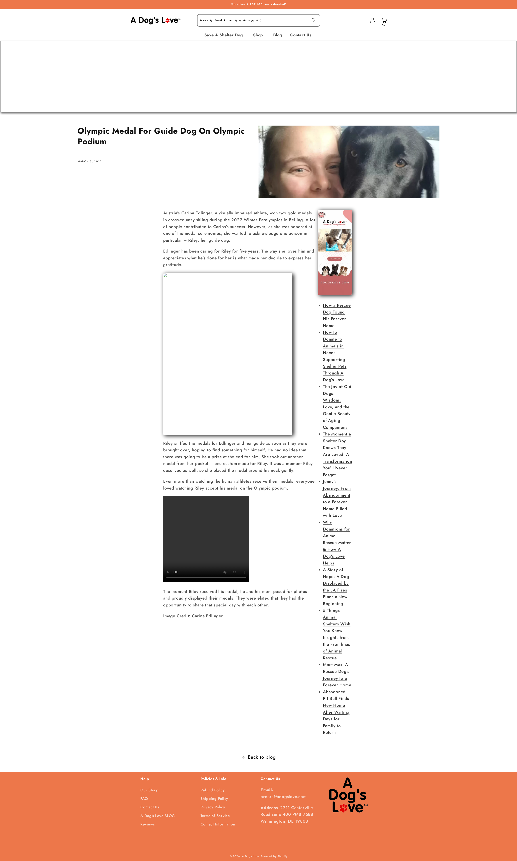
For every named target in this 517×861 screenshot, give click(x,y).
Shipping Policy (214, 798)
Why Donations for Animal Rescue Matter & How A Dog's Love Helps (337, 542)
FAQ (144, 798)
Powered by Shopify (274, 856)
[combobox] (259, 20)
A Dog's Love (251, 856)
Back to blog (262, 757)
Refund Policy (213, 790)
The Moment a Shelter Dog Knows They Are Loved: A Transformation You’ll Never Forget (337, 454)
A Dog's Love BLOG (157, 815)
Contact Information (218, 824)
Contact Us (149, 807)
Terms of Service (215, 815)
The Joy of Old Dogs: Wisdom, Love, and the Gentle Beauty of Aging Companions (337, 407)
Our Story (149, 790)
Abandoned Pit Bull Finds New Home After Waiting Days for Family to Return (336, 712)
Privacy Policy (213, 807)
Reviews (147, 824)
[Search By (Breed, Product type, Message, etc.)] (313, 20)
